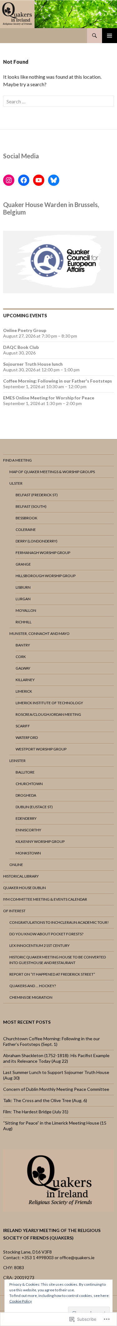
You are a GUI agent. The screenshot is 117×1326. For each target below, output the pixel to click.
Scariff (23, 726)
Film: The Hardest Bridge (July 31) (35, 1111)
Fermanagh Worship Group (43, 552)
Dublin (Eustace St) (34, 806)
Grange (23, 564)
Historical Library (21, 876)
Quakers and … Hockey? (32, 985)
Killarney (25, 679)
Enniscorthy (28, 830)
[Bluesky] (53, 180)
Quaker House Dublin (24, 887)
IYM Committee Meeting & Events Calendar (45, 899)
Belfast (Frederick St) (37, 494)
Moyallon (26, 610)
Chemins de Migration (30, 997)
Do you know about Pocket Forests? (46, 934)
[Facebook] (23, 180)
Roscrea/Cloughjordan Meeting (48, 714)
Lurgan (23, 598)
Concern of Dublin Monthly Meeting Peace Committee (56, 1089)
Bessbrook (26, 518)
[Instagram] (8, 180)
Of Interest (14, 910)
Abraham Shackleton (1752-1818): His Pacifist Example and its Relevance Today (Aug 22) (56, 1058)
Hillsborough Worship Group (46, 575)
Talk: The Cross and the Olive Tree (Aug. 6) (45, 1100)
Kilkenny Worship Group (40, 841)
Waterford (27, 737)
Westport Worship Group (41, 749)
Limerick (24, 691)
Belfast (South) (31, 506)
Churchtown (29, 783)
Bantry (23, 645)
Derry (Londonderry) (36, 541)
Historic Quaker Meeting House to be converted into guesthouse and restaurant (57, 960)
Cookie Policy (20, 1301)
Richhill (24, 622)
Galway (23, 668)
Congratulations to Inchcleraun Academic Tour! (59, 922)
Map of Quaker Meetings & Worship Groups (52, 471)
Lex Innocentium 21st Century (39, 945)
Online (16, 864)
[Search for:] (58, 101)
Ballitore (25, 772)
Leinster (17, 760)
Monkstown (28, 853)
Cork (21, 656)
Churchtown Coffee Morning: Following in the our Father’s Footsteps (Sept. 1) (51, 1041)
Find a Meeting (17, 460)
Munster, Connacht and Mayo (39, 633)
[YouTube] (38, 180)
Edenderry (26, 818)
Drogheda (26, 795)
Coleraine (26, 529)
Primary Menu (109, 35)
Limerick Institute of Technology (49, 702)
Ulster (15, 483)
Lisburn (23, 587)
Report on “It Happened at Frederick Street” (52, 974)
